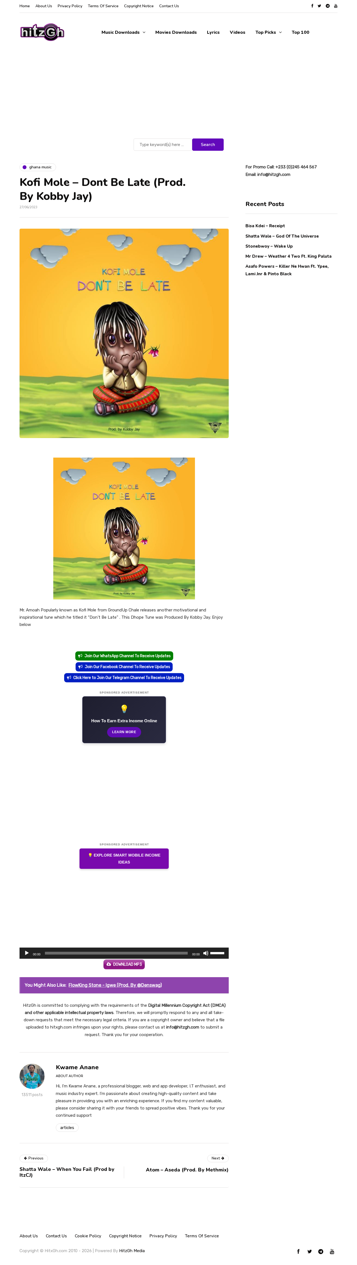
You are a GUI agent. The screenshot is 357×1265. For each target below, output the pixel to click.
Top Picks (265, 32)
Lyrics (213, 32)
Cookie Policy (88, 1236)
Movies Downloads (176, 32)
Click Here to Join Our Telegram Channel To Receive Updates (127, 677)
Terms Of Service (103, 6)
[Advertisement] (178, 95)
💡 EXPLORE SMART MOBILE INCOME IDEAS (124, 858)
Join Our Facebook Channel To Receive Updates (127, 666)
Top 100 (300, 32)
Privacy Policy (70, 6)
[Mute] (206, 953)
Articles (67, 1127)
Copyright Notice (139, 6)
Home (25, 6)
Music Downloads (121, 32)
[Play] (27, 953)
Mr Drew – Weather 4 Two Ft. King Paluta (288, 256)
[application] (124, 953)
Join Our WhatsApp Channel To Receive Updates (128, 656)
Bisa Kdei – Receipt (265, 226)
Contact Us (169, 6)
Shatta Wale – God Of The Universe (282, 236)
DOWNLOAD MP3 (127, 964)
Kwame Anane (77, 1067)
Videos (237, 32)
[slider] (218, 953)
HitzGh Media (132, 1250)
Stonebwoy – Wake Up (269, 246)
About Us (43, 6)
